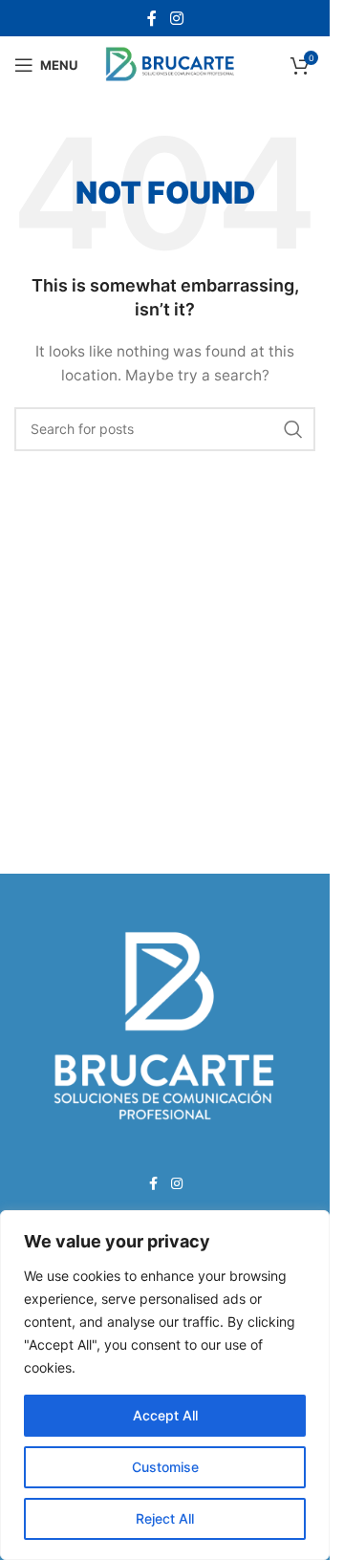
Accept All (165, 1415)
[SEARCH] (293, 429)
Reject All (165, 1518)
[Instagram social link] (176, 18)
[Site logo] (171, 63)
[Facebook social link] (151, 18)
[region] (165, 1385)
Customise (165, 1467)
